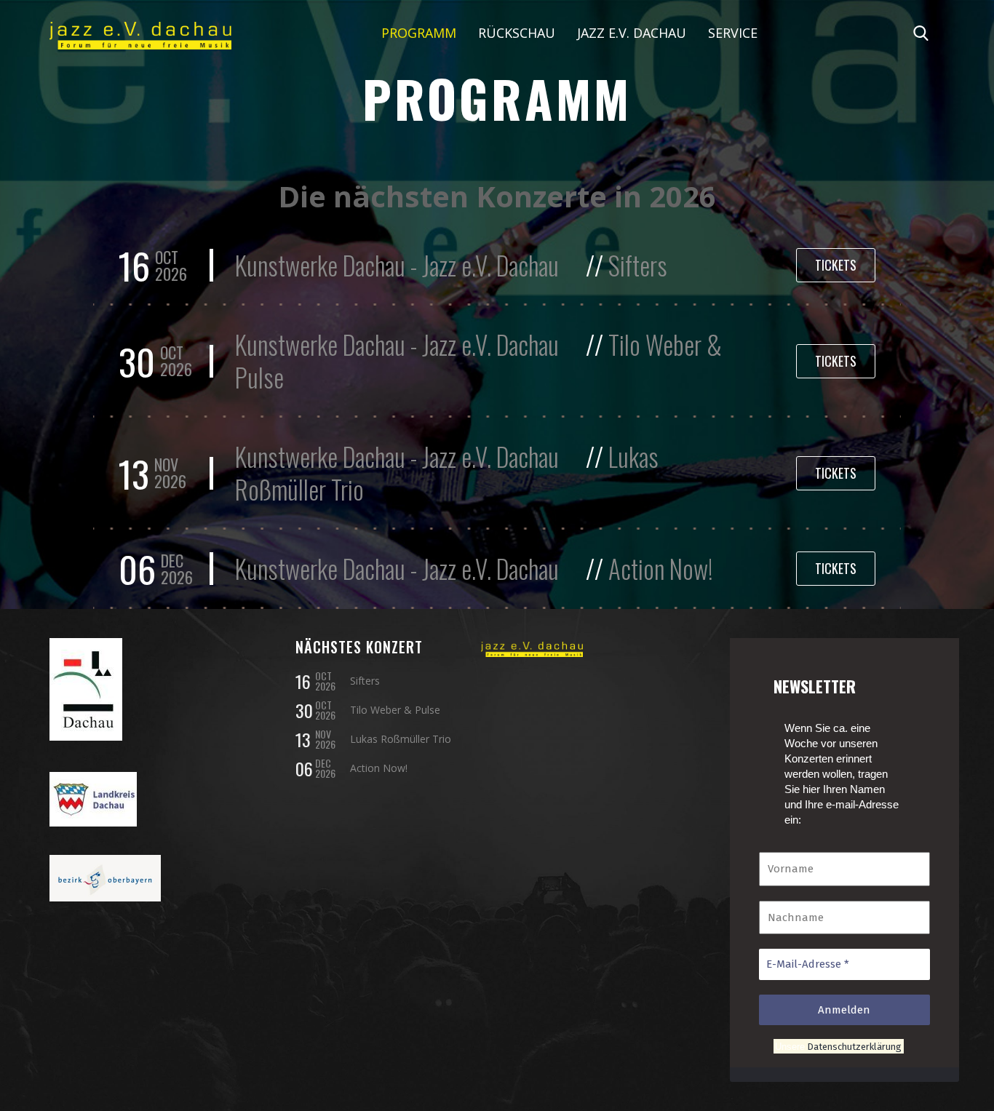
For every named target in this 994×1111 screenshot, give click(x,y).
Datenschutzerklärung (853, 1045)
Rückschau (516, 32)
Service (733, 32)
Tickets (835, 264)
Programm (418, 32)
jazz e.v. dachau (631, 32)
